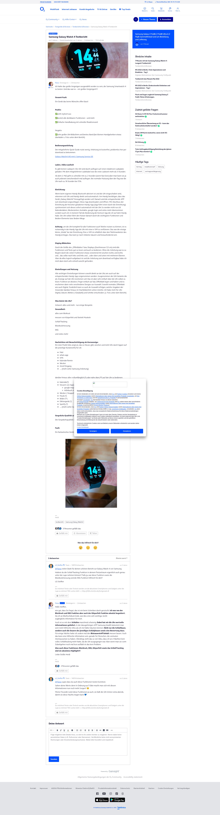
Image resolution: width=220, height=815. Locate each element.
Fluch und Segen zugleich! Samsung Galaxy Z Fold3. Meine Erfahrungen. (151, 95)
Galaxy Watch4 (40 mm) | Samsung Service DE (74, 156)
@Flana (58, 568)
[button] (54, 9)
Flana (57, 83)
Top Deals (126, 9)
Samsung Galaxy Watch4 (74, 522)
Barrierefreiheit (139, 788)
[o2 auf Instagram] (110, 793)
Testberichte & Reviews (80, 27)
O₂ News (83, 19)
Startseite (49, 27)
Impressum (44, 788)
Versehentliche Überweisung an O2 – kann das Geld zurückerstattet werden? (152, 124)
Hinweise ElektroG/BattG (85, 788)
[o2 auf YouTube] (104, 793)
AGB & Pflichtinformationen (61, 788)
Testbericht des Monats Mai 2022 (147, 79)
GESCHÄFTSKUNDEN (61, 2)
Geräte (113, 9)
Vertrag (139, 167)
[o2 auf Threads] (123, 793)
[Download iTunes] (102, 801)
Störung (161, 167)
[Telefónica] (121, 807)
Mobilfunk (54, 9)
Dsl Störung (139, 142)
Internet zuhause (69, 9)
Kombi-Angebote (87, 9)
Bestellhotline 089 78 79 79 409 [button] (168, 2)
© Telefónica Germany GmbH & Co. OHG (105, 807)
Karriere (151, 788)
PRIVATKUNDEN (45, 2)
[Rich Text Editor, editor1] (88, 743)
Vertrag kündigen (183, 788)
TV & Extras (102, 9)
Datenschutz (125, 788)
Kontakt (33, 788)
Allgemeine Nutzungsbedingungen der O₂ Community (100, 777)
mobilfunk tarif (150, 167)
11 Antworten (139, 129)
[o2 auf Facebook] (97, 793)
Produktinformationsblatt (107, 788)
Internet (139, 171)
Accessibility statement (132, 777)
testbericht (59, 522)
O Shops (149, 2)
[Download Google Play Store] (117, 801)
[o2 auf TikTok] (117, 793)
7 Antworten (139, 138)
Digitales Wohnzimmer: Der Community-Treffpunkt (153, 75)
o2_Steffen (59, 565)
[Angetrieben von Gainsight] (110, 772)
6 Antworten (139, 145)
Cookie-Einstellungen (166, 788)
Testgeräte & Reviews (62, 27)
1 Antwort (138, 119)
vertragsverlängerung (153, 171)
